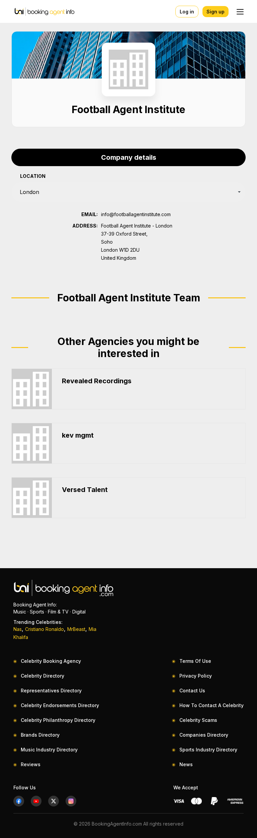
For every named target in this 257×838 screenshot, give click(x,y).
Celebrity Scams (198, 720)
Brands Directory (40, 735)
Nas (17, 629)
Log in (187, 11)
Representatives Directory (51, 690)
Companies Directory (203, 735)
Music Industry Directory (49, 749)
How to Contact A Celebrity (211, 705)
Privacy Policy (195, 676)
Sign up (215, 11)
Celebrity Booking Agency (51, 661)
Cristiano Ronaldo (44, 629)
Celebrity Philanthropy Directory (58, 720)
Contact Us (192, 690)
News (186, 764)
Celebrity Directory (42, 676)
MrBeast (76, 629)
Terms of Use (195, 661)
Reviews (30, 764)
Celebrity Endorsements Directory (60, 705)
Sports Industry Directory (208, 749)
